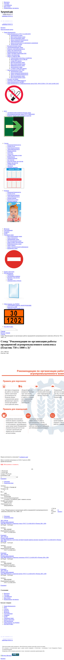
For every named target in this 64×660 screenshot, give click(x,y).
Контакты (7, 593)
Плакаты (6, 610)
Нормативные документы (11, 599)
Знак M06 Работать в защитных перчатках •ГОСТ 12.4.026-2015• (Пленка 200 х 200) (25, 557)
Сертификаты (8, 596)
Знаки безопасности (9, 606)
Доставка (6, 595)
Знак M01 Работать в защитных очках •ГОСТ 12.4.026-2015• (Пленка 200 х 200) (23, 523)
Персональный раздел (7, 29)
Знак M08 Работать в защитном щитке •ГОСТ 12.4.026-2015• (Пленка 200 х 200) (23, 573)
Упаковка (6, 615)
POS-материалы (8, 621)
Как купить (7, 598)
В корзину (3, 535)
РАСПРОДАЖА (8, 624)
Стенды (6, 609)
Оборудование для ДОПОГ (12, 622)
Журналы (6, 612)
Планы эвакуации (9, 619)
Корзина (3, 27)
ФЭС (5, 607)
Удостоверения (8, 613)
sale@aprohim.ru (7, 16)
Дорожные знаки (9, 618)
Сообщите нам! (23, 457)
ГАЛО (6, 616)
